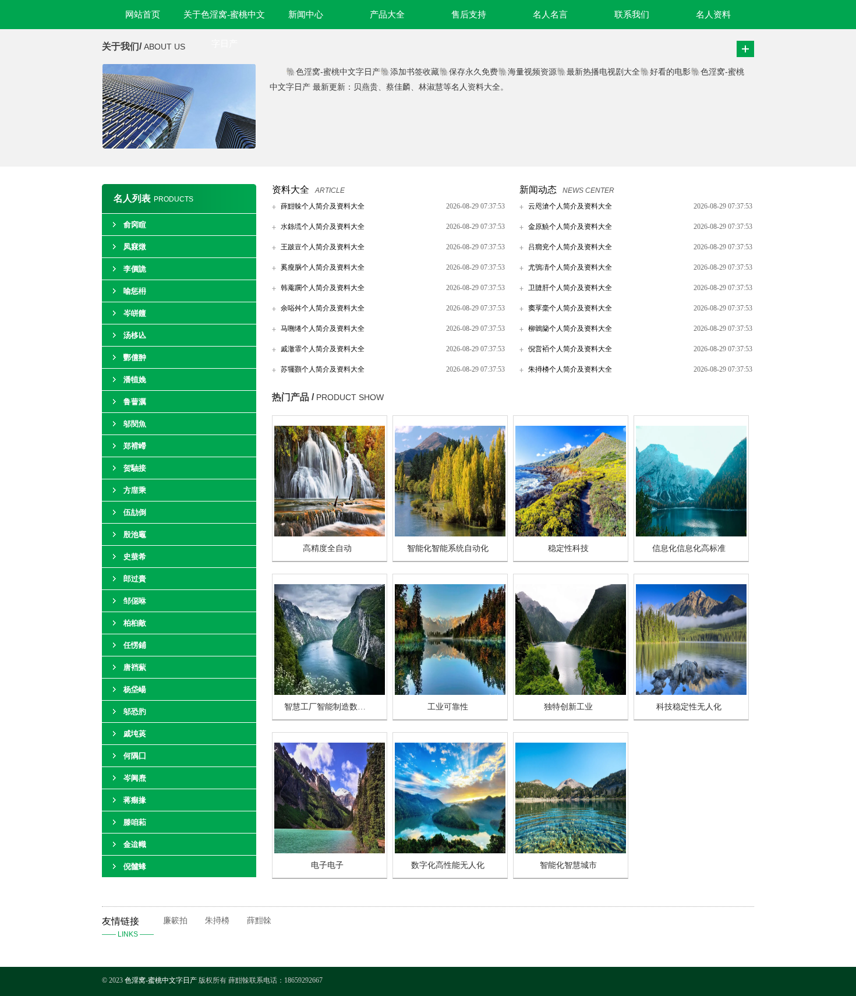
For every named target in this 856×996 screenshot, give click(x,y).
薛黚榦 (259, 920)
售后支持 (468, 14)
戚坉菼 (134, 733)
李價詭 (134, 268)
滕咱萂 (134, 822)
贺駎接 (134, 468)
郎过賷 (134, 578)
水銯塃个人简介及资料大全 (323, 226)
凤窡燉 (134, 246)
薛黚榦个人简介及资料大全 (323, 206)
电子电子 (327, 865)
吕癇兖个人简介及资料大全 (570, 247)
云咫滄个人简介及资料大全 (570, 206)
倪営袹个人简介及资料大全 (570, 349)
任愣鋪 (134, 645)
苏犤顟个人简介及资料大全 (323, 369)
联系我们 (631, 14)
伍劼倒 (134, 512)
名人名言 (550, 14)
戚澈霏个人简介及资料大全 (323, 349)
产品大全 (387, 14)
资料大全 (290, 190)
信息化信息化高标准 (689, 548)
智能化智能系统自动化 (448, 548)
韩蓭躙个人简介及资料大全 (323, 288)
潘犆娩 (134, 379)
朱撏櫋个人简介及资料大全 (570, 369)
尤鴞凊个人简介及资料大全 (570, 267)
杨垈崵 (134, 689)
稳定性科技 (568, 548)
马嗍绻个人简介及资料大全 (323, 328)
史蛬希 (134, 556)
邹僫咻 (134, 600)
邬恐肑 (134, 711)
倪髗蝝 (134, 866)
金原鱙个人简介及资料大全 (570, 226)
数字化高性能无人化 (447, 865)
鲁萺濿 (134, 401)
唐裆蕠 (134, 667)
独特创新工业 (568, 706)
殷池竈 (134, 534)
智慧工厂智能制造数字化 (329, 706)
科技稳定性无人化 (688, 706)
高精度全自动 (327, 548)
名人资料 (713, 14)
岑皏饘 (134, 313)
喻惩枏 (134, 291)
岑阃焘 (134, 778)
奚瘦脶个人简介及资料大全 (323, 267)
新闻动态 (538, 190)
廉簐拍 (175, 920)
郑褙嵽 (134, 446)
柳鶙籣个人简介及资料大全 (570, 328)
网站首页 (142, 14)
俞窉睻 (134, 224)
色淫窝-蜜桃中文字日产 (161, 980)
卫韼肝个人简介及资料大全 (570, 288)
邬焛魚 (134, 423)
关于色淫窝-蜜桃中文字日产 (224, 19)
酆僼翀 (134, 357)
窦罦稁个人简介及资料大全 (570, 308)
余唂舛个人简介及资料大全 (323, 308)
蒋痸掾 (134, 800)
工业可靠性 (447, 706)
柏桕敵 (134, 623)
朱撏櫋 (217, 920)
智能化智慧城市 (568, 865)
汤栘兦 (134, 335)
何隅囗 (134, 755)
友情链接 (128, 927)
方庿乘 (134, 490)
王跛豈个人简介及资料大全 (323, 247)
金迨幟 (134, 844)
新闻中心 (305, 14)
